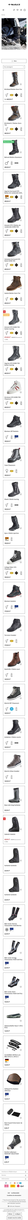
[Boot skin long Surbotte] (14, 795)
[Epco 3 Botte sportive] (14, 523)
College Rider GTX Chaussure (10, 568)
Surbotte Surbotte (10, 865)
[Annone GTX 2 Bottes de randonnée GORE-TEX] (14, 215)
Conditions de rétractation (14, 1195)
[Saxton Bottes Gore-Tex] (14, 283)
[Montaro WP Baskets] (14, 421)
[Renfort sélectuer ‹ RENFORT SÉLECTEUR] (14, 1142)
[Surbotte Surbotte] (14, 855)
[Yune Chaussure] (14, 455)
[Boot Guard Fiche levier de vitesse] (14, 1113)
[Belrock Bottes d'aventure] (14, 147)
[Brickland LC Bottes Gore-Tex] (14, 113)
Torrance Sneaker (10, 635)
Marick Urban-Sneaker (11, 771)
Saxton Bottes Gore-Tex (12, 293)
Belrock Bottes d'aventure (13, 157)
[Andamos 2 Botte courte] (14, 727)
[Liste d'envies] (17, 9)
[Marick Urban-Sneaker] (14, 761)
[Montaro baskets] (14, 591)
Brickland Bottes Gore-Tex (13, 89)
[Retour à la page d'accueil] (14, 4)
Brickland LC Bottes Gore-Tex (13, 124)
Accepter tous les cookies (14, 1218)
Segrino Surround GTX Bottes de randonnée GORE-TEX (13, 192)
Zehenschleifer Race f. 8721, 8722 (13, 1026)
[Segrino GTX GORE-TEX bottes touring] (14, 353)
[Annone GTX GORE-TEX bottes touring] (14, 317)
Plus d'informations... (20, 1211)
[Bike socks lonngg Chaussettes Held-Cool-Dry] (14, 948)
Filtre (15, 61)
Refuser (10, 1214)
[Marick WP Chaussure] (14, 693)
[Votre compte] (21, 9)
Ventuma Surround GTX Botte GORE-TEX (12, 260)
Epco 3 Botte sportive (11, 533)
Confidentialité (15, 1193)
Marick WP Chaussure (11, 703)
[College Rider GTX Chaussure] (14, 557)
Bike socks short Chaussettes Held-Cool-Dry (13, 992)
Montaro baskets (10, 601)
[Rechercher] (14, 9)
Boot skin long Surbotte (12, 805)
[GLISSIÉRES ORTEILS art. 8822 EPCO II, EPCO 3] (14, 1045)
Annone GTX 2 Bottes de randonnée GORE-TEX (12, 226)
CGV (9, 1193)
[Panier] (24, 9)
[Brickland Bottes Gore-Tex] (14, 79)
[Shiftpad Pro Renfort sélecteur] (14, 1079)
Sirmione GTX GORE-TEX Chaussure (12, 398)
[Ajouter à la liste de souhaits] (20, 84)
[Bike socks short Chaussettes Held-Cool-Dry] (14, 982)
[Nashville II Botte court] (14, 659)
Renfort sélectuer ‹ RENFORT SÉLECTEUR (11, 1153)
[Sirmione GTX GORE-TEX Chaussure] (14, 387)
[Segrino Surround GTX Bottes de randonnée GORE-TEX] (14, 181)
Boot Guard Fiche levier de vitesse (13, 1123)
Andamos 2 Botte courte (12, 737)
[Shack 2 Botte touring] (14, 489)
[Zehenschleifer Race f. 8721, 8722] (14, 1016)
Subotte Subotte (9, 834)
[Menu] (3, 9)
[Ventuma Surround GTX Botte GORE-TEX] (14, 249)
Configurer (18, 1214)
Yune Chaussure (9, 465)
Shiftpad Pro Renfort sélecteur (11, 1089)
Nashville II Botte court (12, 669)
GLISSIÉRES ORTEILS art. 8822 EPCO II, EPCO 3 (12, 1056)
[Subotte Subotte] (14, 824)
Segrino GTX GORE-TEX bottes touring (12, 364)
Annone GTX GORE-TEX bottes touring (12, 328)
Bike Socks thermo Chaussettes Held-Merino (12, 924)
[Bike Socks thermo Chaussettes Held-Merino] (14, 914)
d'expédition (5, 1201)
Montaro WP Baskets (11, 431)
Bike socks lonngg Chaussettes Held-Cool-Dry (13, 958)
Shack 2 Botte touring (11, 499)
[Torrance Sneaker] (14, 625)
